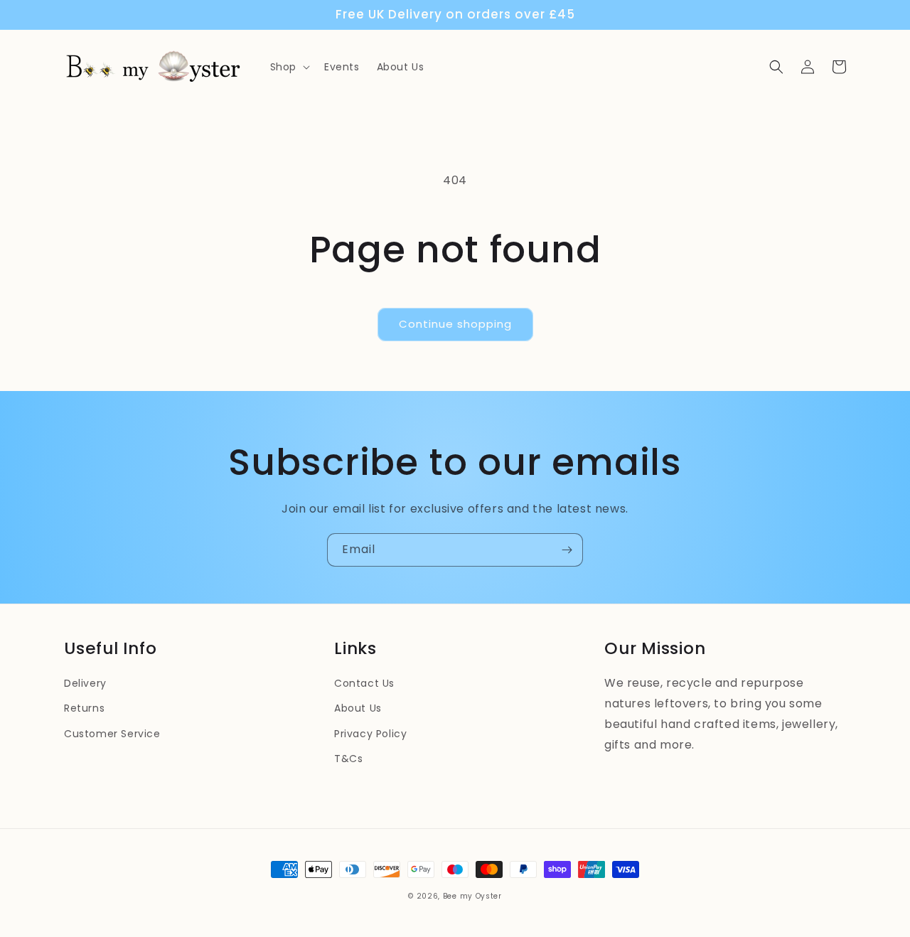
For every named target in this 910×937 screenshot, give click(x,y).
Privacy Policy (370, 734)
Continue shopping (455, 323)
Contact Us (364, 683)
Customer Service (112, 734)
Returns (84, 708)
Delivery (85, 683)
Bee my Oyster (472, 896)
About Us (358, 708)
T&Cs (348, 758)
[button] (289, 67)
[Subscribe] (566, 550)
